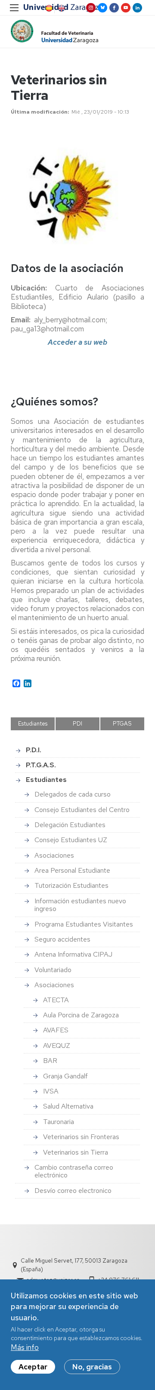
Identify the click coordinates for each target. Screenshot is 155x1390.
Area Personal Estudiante (72, 870)
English (61, 8)
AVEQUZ (56, 1045)
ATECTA (56, 999)
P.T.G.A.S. (41, 764)
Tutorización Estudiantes (71, 885)
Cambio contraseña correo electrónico (73, 1171)
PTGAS (122, 723)
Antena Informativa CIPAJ (73, 954)
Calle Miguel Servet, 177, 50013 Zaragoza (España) (74, 1265)
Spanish (48, 8)
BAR (50, 1060)
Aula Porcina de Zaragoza (81, 1014)
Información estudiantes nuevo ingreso (80, 904)
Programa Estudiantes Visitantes (83, 924)
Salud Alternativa (68, 1106)
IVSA (51, 1091)
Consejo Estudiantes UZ (70, 839)
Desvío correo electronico (73, 1190)
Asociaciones (54, 855)
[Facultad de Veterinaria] (54, 31)
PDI (77, 723)
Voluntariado (52, 969)
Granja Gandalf (65, 1076)
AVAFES (55, 1030)
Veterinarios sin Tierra (75, 1152)
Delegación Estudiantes (69, 824)
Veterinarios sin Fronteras (81, 1136)
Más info (25, 1347)
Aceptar (33, 1366)
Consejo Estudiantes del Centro (82, 809)
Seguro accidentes (62, 939)
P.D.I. (33, 749)
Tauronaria (58, 1121)
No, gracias (92, 1366)
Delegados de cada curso (72, 794)
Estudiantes (32, 723)
